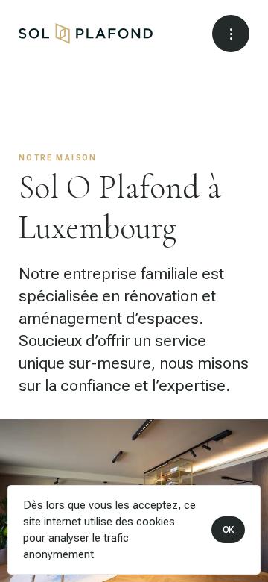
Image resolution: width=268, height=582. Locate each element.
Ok (228, 530)
